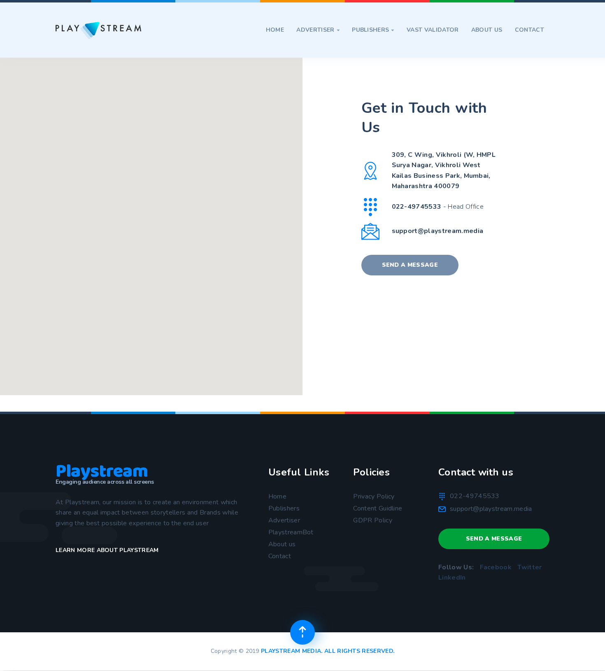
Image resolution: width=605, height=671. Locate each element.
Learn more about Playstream (107, 550)
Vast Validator (432, 30)
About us (487, 30)
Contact (529, 30)
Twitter (529, 567)
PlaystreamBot (291, 532)
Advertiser (318, 30)
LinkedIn (452, 577)
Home (275, 30)
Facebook (496, 567)
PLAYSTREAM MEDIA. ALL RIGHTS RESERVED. (327, 651)
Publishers (373, 30)
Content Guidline (377, 508)
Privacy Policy (373, 496)
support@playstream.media (438, 230)
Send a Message (410, 265)
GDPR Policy (372, 520)
